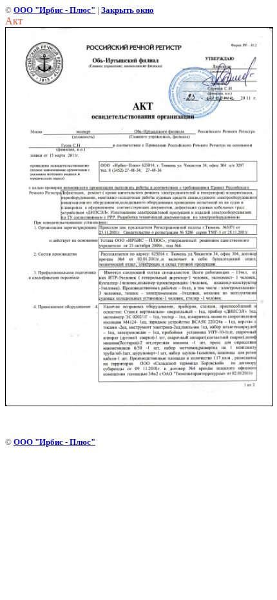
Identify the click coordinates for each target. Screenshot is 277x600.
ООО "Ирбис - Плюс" (54, 10)
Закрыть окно (127, 10)
